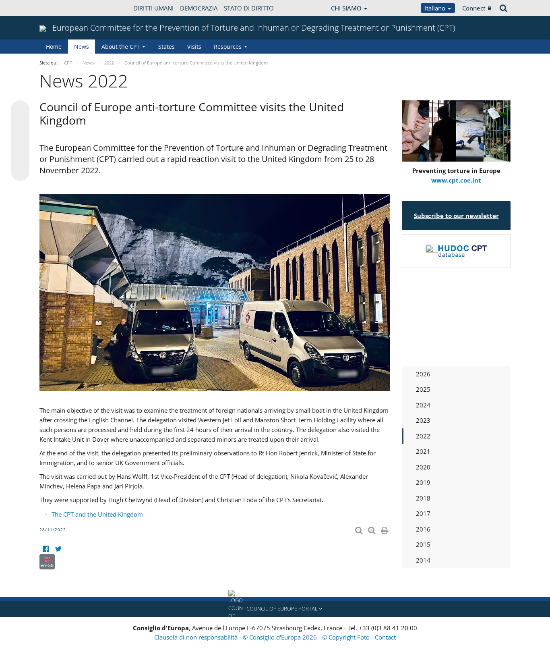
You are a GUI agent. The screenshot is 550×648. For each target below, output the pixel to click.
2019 (423, 482)
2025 (423, 389)
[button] (275, 609)
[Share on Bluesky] (20, 110)
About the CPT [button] (120, 46)
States (166, 46)
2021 (423, 451)
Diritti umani (153, 8)
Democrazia (198, 8)
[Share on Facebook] (20, 141)
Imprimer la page (385, 528)
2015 (423, 544)
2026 (423, 374)
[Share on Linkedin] (20, 156)
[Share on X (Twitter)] (20, 126)
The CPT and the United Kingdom (97, 514)
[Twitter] (58, 549)
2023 (423, 420)
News (81, 46)
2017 (423, 513)
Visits (194, 46)
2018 (423, 498)
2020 (423, 467)
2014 (423, 560)
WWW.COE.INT (59, 8)
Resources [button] (228, 46)
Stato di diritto (249, 8)
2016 (423, 529)
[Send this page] (20, 172)
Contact (385, 637)
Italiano (436, 8)
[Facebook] (45, 549)
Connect (474, 8)
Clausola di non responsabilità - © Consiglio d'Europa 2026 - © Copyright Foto (262, 637)
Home (54, 46)
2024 (423, 405)
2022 (423, 436)
